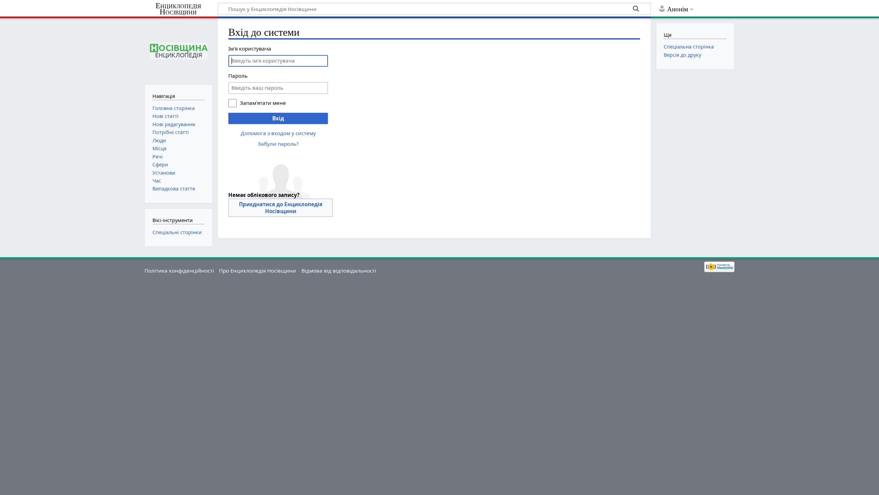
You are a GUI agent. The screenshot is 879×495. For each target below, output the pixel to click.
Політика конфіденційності (179, 270)
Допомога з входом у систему (278, 133)
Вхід (278, 118)
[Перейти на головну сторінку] (178, 50)
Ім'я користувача (249, 48)
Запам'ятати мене (263, 102)
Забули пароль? (278, 143)
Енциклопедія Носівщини (178, 9)
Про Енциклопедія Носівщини (257, 270)
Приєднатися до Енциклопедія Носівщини (280, 207)
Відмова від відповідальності (338, 270)
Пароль (238, 75)
